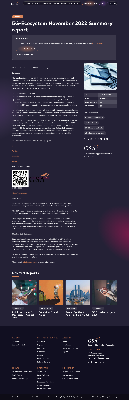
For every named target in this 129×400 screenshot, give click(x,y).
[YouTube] (101, 139)
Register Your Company (71, 372)
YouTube (15, 156)
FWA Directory (43, 358)
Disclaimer (51, 397)
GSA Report (104, 99)
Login (64, 341)
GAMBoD (16, 341)
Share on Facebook (95, 117)
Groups (40, 355)
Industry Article (46, 308)
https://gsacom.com (19, 193)
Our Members (67, 375)
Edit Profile (66, 345)
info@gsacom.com (30, 262)
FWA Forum (17, 375)
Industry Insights (44, 362)
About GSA (41, 372)
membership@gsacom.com (98, 358)
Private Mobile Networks (22, 372)
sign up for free (98, 44)
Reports (40, 345)
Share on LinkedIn (95, 128)
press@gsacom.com (96, 355)
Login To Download (27, 49)
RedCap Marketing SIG (21, 378)
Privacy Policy (60, 397)
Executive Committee (45, 382)
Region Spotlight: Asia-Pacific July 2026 (77, 313)
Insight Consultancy (111, 397)
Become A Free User (70, 348)
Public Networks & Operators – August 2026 (23, 315)
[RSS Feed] (104, 139)
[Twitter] (95, 139)
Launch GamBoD (18, 345)
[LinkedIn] (98, 139)
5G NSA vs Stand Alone (48, 313)
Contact (40, 378)
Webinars (41, 352)
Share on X (92, 123)
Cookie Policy (71, 397)
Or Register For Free (25, 54)
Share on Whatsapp (96, 133)
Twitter (15, 151)
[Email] (107, 139)
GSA (101, 106)
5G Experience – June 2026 (103, 313)
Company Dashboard (70, 378)
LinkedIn (15, 146)
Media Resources (44, 389)
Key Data (41, 348)
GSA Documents (43, 385)
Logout (65, 352)
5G (101, 102)
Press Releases (43, 375)
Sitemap (79, 397)
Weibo (14, 161)
